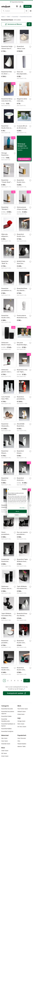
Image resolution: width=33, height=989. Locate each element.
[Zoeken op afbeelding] (26, 11)
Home (3, 16)
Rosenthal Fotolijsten (7, 731)
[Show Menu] (31, 11)
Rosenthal (15, 16)
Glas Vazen (4, 738)
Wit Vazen (4, 753)
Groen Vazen (4, 756)
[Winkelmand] (17, 6)
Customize (17, 514)
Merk (8, 16)
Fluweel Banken (22, 744)
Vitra (19, 741)
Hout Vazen (4, 741)
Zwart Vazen (4, 750)
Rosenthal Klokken (6, 728)
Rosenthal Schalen (6, 716)
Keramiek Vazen (5, 744)
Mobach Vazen (22, 711)
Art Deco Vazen (22, 726)
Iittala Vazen (21, 714)
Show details (22, 507)
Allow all (17, 511)
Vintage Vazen (21, 721)
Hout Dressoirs (22, 738)
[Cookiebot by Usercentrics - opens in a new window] (22, 489)
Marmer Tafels (22, 746)
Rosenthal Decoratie (26, 16)
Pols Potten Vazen (23, 709)
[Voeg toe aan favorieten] (14, 46)
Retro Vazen (21, 724)
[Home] (7, 6)
